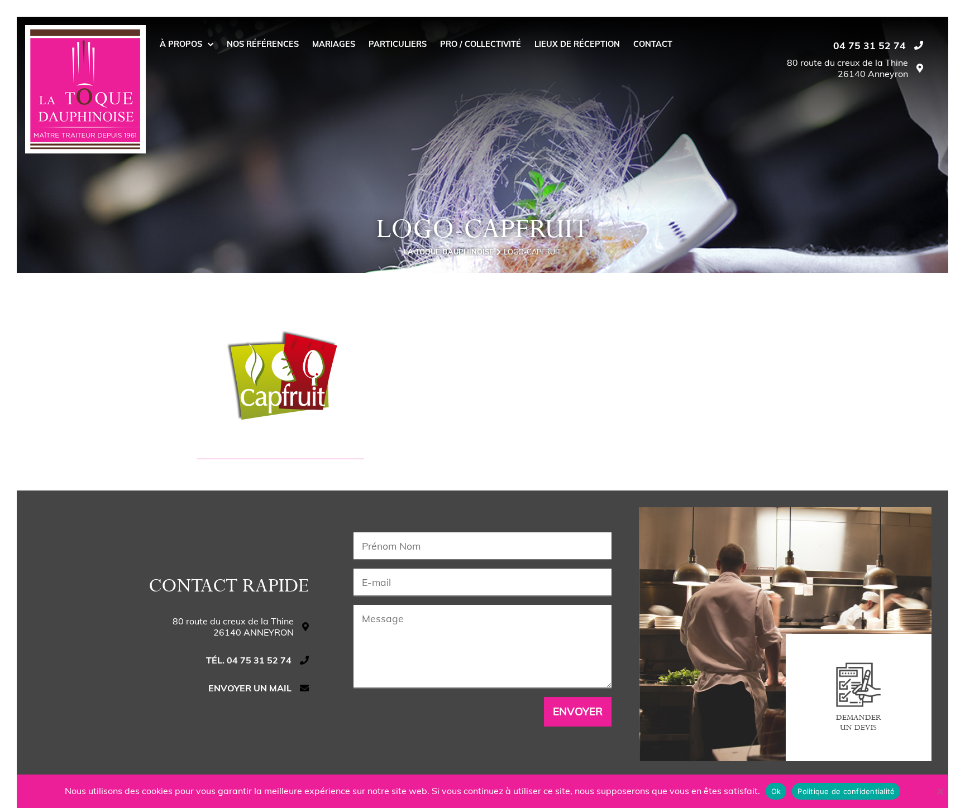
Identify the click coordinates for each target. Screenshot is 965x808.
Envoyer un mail (250, 688)
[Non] (939, 791)
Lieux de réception (577, 44)
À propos (181, 44)
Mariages (333, 44)
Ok (776, 791)
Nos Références (263, 44)
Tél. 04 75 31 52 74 (249, 660)
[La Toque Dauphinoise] (85, 89)
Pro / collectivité (480, 44)
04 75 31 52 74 (869, 45)
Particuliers (398, 44)
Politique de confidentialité (846, 791)
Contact (652, 44)
